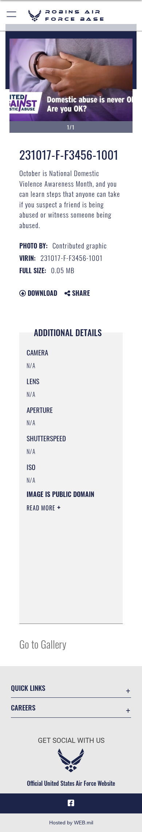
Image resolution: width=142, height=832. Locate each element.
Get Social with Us (71, 740)
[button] (12, 15)
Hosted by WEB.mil (71, 822)
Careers (23, 707)
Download (41, 293)
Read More (42, 507)
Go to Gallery (42, 644)
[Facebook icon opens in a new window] (71, 803)
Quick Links (28, 687)
